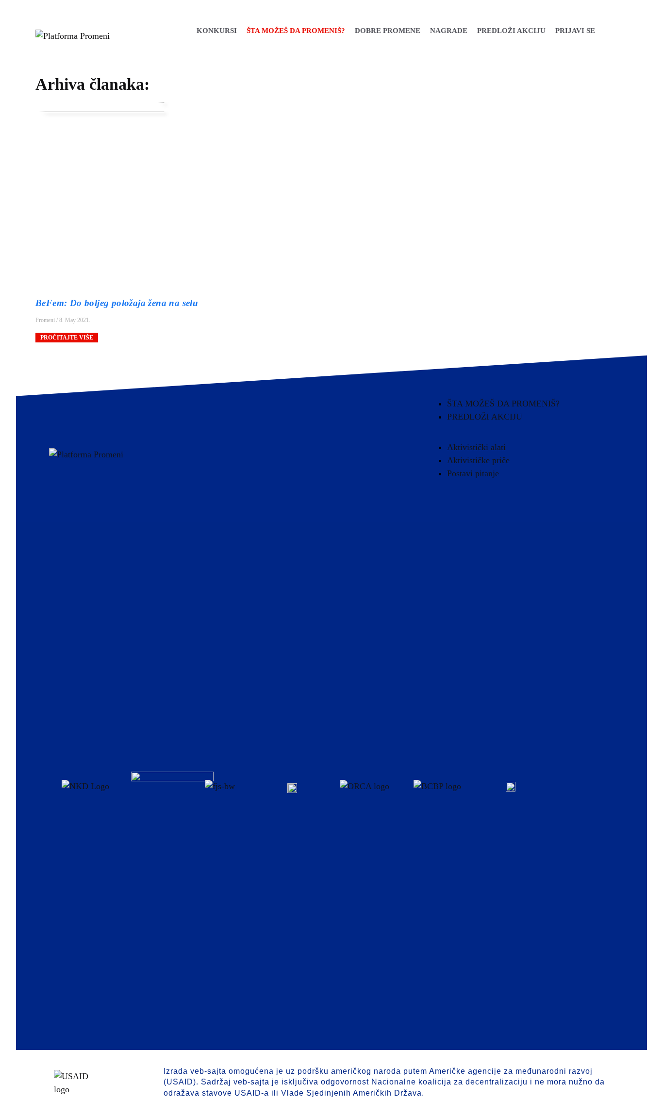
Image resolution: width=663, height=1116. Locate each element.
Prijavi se (575, 30)
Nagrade (448, 30)
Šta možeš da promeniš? (295, 30)
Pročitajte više (66, 337)
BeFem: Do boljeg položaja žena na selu (116, 303)
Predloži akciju (511, 30)
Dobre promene (387, 30)
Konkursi (216, 30)
